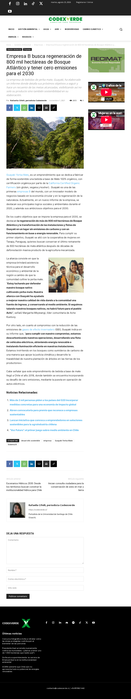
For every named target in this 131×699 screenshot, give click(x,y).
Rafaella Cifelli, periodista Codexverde (28, 100)
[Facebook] (9, 4)
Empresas (38, 44)
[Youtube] (9, 11)
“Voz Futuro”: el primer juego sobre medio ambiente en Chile (44, 430)
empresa (47, 440)
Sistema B (12, 444)
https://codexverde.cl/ (38, 510)
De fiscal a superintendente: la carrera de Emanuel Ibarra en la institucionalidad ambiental (21, 659)
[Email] (39, 108)
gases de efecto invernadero (38, 329)
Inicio (8, 44)
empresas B (24, 191)
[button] (121, 29)
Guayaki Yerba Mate (17, 174)
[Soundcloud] (66, 622)
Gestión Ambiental (22, 44)
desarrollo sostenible (30, 440)
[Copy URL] (53, 108)
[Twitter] (41, 4)
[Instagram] (17, 4)
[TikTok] (33, 4)
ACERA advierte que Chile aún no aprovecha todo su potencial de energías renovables (20, 669)
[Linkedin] (25, 4)
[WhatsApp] (24, 108)
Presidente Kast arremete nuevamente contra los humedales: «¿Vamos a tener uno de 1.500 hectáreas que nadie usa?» (21, 650)
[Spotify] (73, 622)
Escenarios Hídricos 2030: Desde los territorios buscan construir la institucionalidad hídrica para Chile (24, 487)
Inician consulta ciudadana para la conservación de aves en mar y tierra (66, 487)
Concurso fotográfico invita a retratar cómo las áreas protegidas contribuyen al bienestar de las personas (21, 641)
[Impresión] (46, 108)
